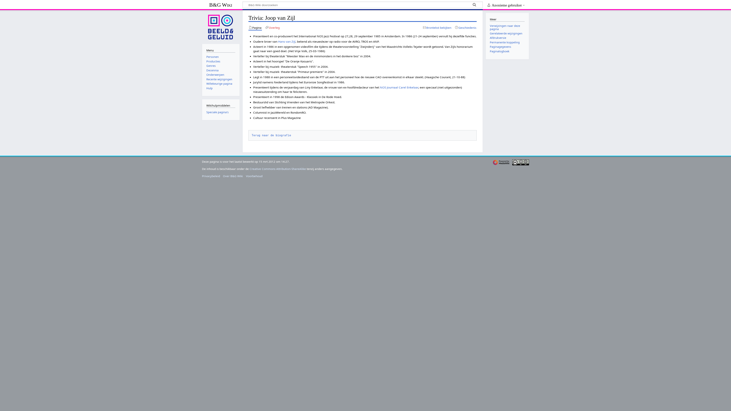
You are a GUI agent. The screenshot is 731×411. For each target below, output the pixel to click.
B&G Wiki (220, 5)
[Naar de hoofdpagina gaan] (221, 26)
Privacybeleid (211, 176)
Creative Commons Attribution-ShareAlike (278, 169)
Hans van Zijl (286, 41)
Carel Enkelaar (408, 87)
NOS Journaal (389, 87)
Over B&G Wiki (233, 176)
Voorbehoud (254, 176)
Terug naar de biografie (271, 135)
